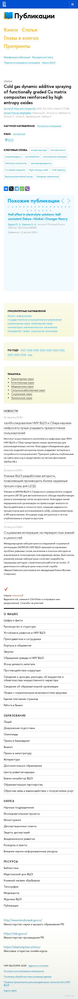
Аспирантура (12, 759)
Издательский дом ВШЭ (18, 874)
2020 (10, 354)
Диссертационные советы (20, 826)
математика (50, 327)
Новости (11, 411)
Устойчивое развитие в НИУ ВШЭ (24, 632)
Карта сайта (10, 990)
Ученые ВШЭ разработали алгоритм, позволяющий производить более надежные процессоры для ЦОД (36, 481)
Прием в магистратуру (18, 753)
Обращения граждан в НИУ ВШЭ (24, 658)
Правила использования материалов (22, 62)
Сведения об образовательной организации (31, 686)
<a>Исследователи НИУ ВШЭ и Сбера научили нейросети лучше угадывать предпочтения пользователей (37, 428)
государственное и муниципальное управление (35, 319)
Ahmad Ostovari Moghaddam (17, 113)
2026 (29, 350)
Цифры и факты (13, 620)
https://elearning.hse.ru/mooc (22, 947)
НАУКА (9, 801)
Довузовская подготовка (19, 728)
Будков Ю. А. (14, 224)
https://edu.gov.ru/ (15, 933)
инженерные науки (42, 323)
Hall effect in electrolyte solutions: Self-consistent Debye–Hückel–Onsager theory (38, 216)
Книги (11, 29)
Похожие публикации (34, 200)
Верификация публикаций (17, 57)
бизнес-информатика (20, 315)
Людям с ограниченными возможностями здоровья (35, 692)
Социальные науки (21, 394)
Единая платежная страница (21, 699)
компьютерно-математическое (25, 327)
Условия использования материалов (24, 971)
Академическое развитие (19, 839)
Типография (11, 886)
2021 (62, 350)
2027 (23, 350)
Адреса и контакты (38, 965)
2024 (42, 350)
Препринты (17, 46)
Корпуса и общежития (17, 645)
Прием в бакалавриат (17, 740)
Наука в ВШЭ (48, 62)
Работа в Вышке (13, 705)
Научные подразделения (19, 807)
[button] (9, 207)
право (26, 331)
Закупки (8, 651)
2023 (49, 350)
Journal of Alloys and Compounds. (20, 108)
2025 (36, 350)
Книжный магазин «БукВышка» (22, 880)
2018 (23, 354)
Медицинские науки (22, 386)
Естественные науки (22, 382)
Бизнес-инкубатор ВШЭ (18, 778)
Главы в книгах (21, 38)
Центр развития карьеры (19, 772)
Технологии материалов (49, 126)
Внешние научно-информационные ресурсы (31, 851)
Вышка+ (8, 747)
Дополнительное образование (23, 765)
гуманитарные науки (19, 323)
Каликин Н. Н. (29, 224)
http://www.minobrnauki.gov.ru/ (23, 920)
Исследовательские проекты (22, 813)
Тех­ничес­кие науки (21, 397)
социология (37, 331)
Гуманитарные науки (22, 378)
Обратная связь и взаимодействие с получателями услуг (38, 791)
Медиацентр (11, 893)
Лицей (8, 722)
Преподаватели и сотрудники (22, 639)
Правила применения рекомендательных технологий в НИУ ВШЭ (37, 983)
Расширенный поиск (42, 57)
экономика (51, 331)
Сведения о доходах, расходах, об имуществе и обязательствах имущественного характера (34, 678)
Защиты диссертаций (17, 832)
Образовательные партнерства (23, 784)
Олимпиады (11, 734)
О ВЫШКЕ (11, 614)
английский (19, 134)
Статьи (29, 29)
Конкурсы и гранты (15, 845)
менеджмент (15, 331)
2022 (55, 350)
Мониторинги (12, 820)
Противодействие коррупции (22, 670)
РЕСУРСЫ (11, 861)
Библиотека (11, 868)
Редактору (69, 995)
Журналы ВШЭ (13, 899)
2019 (17, 354)
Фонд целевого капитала (19, 664)
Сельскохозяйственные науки (28, 390)
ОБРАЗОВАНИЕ (15, 715)
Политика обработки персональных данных (27, 976)
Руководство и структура (20, 626)
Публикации (34, 16)
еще (30, 354)
